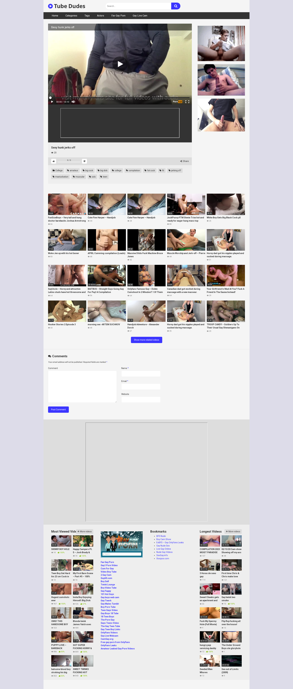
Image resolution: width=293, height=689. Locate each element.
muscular (80, 176)
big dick (103, 170)
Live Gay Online (163, 549)
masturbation (61, 176)
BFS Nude (161, 536)
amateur (73, 170)
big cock (89, 170)
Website (125, 394)
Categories (71, 15)
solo (93, 176)
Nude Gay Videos (164, 552)
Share (186, 161)
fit (163, 170)
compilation (134, 170)
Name (125, 368)
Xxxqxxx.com (162, 558)
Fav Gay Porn (118, 15)
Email (124, 381)
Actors (100, 15)
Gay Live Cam (140, 15)
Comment (53, 368)
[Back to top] (283, 680)
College (59, 170)
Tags (87, 15)
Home (55, 15)
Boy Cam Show (163, 539)
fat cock (151, 170)
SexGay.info (162, 555)
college (117, 170)
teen (104, 176)
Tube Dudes (69, 6)
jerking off (176, 170)
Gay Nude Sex (163, 545)
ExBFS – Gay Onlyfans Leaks (170, 542)
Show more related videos (146, 340)
